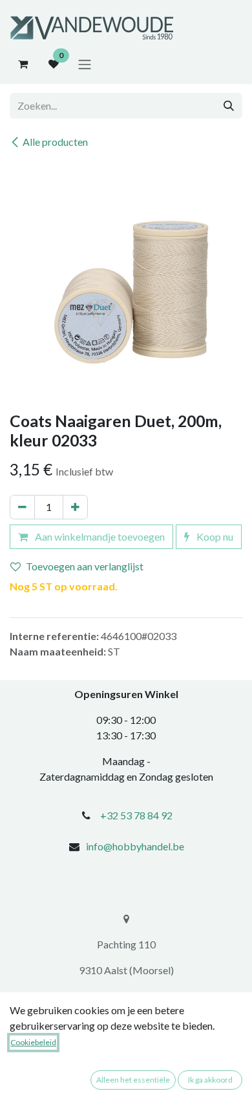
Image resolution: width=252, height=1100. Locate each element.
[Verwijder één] (22, 507)
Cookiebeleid (33, 1042)
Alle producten (55, 141)
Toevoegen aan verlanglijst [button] (84, 566)
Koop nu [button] (213, 536)
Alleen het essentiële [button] (133, 1080)
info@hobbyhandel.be (135, 846)
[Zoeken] (228, 106)
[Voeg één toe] (75, 507)
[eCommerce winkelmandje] (23, 64)
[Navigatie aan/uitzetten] (85, 63)
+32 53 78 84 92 (136, 815)
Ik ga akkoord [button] (210, 1080)
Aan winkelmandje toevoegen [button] (99, 536)
